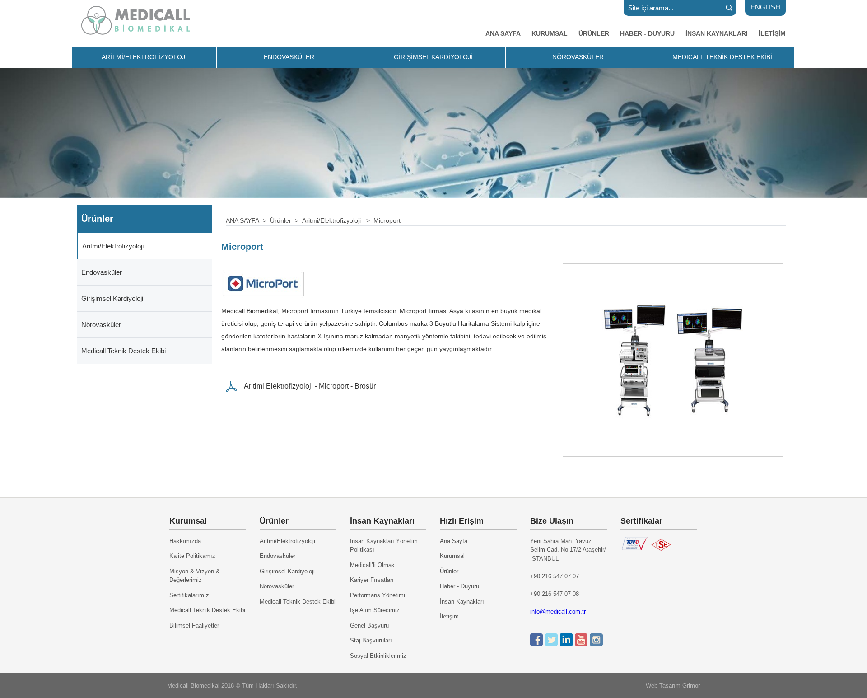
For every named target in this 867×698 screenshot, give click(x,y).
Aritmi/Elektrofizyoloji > (337, 220)
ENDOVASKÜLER (289, 57)
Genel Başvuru (369, 625)
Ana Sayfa (453, 541)
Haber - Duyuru (459, 586)
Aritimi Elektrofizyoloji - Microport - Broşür (310, 386)
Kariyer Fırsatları (372, 579)
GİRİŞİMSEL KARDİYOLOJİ (433, 57)
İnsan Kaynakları (462, 601)
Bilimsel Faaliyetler (194, 625)
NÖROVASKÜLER (578, 57)
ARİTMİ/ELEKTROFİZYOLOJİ (144, 57)
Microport (387, 220)
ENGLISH (765, 7)
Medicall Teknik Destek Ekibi (123, 351)
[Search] (729, 8)
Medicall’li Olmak (372, 565)
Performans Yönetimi (377, 595)
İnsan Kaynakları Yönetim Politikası (384, 545)
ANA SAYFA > (248, 220)
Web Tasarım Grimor (673, 685)
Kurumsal (452, 556)
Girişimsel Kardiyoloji (112, 298)
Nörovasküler (101, 324)
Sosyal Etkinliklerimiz (378, 655)
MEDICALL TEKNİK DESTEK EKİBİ (722, 57)
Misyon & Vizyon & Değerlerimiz (194, 576)
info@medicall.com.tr (558, 611)
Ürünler (449, 571)
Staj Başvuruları (371, 640)
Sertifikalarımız (189, 595)
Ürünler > (286, 220)
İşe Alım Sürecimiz (375, 610)
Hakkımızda (185, 541)
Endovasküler (101, 272)
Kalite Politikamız (192, 556)
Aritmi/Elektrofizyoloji (113, 246)
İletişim (449, 616)
